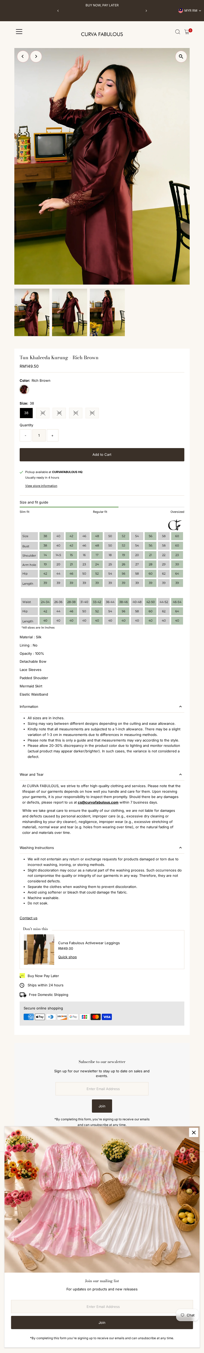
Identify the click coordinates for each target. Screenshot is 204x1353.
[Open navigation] (19, 31)
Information (29, 706)
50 (78, 414)
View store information (41, 485)
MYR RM (190, 10)
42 (45, 414)
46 (61, 414)
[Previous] (58, 11)
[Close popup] (193, 1132)
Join (102, 1106)
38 (26, 413)
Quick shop (67, 957)
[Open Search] (177, 31)
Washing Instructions (37, 847)
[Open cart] (187, 31)
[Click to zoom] (181, 57)
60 (94, 414)
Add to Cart (101, 454)
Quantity (26, 425)
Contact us (28, 918)
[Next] (146, 11)
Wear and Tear (32, 774)
